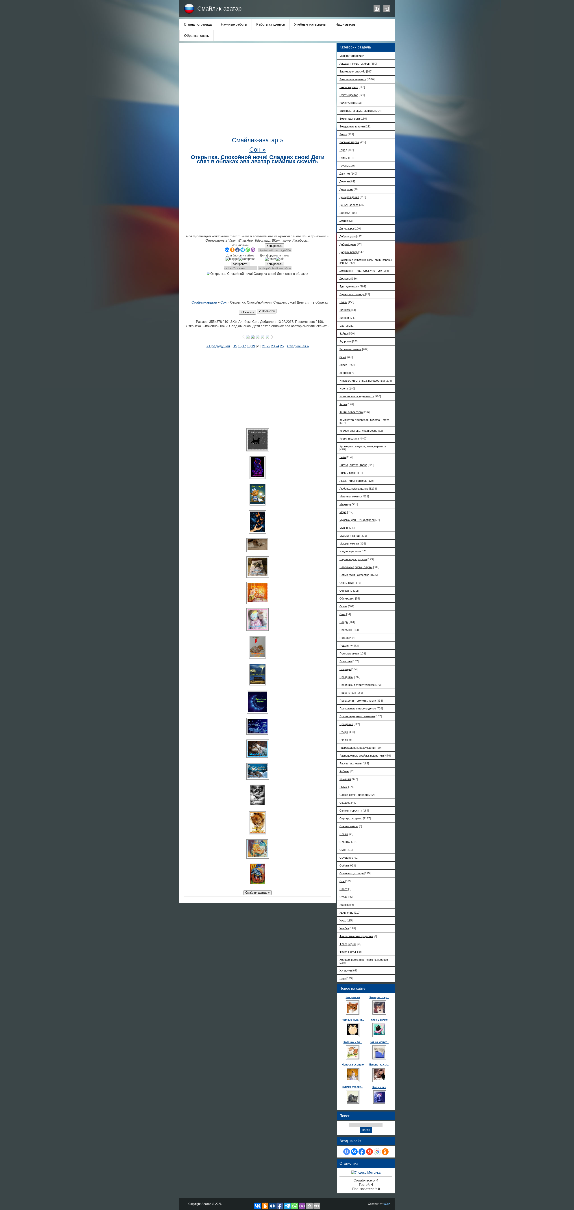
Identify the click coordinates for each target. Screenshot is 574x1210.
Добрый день (347, 244)
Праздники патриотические (357, 684)
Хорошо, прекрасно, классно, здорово (363, 959)
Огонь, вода (346, 582)
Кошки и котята (349, 438)
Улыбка (344, 928)
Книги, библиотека (351, 412)
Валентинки (347, 102)
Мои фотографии (350, 55)
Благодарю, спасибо (352, 71)
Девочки (344, 181)
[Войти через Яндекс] (369, 1151)
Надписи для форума (353, 559)
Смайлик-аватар (219, 8)
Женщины (345, 317)
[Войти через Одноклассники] (385, 1151)
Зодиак (343, 372)
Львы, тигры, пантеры (353, 480)
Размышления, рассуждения (357, 747)
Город (343, 150)
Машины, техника (350, 496)
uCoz (386, 1204)
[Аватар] (257, 439)
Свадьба (344, 802)
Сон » (257, 149)
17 (244, 346)
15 (235, 346)
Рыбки (343, 787)
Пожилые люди (349, 653)
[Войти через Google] (377, 1151)
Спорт (343, 889)
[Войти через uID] (346, 1151)
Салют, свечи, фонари (353, 794)
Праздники (346, 677)
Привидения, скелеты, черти (357, 700)
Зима (342, 357)
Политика (345, 661)
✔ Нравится (267, 311)
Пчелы (343, 739)
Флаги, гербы (347, 944)
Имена (343, 388)
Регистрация (377, 8)
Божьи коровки (348, 87)
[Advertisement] (258, 92)
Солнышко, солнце (351, 873)
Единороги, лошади (352, 294)
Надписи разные (350, 551)
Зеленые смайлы (350, 349)
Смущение (346, 857)
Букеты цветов (348, 95)
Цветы (343, 325)
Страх (343, 896)
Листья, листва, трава (353, 465)
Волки (343, 134)
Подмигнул (346, 645)
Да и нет (344, 173)
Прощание (346, 724)
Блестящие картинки (352, 79)
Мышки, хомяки (349, 543)
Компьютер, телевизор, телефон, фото (364, 419)
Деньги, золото (349, 204)
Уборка (344, 904)
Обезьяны (345, 590)
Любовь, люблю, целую (353, 488)
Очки (342, 614)
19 (253, 346)
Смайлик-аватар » (257, 140)
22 (268, 346)
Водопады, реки (349, 118)
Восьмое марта (349, 142)
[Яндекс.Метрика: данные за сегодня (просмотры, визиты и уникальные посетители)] (365, 1173)
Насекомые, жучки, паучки (355, 567)
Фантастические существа (356, 936)
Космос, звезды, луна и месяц (358, 430)
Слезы (343, 834)
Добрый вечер (348, 252)
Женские (345, 310)
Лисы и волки (347, 472)
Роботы (344, 771)
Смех (342, 849)
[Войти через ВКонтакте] (354, 1151)
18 (248, 346)
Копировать (275, 245)
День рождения (349, 197)
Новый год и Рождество (354, 574)
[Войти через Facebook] (362, 1151)
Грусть (343, 165)
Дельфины (346, 189)
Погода (344, 637)
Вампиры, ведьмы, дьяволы (357, 110)
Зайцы (343, 333)
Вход (386, 8)
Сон (223, 302)
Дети (342, 220)
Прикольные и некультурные (357, 708)
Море (342, 512)
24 (277, 346)
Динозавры (346, 228)
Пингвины (345, 629)
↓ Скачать (247, 312)
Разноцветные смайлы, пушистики (361, 755)
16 (239, 346)
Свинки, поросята (350, 810)
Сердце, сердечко (350, 818)
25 (282, 346)
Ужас (342, 920)
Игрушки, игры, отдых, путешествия (362, 380)
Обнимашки (346, 598)
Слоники (344, 841)
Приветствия (347, 692)
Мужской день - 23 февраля (357, 520)
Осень (343, 606)
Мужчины (345, 527)
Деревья (344, 212)
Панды (343, 622)
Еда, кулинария (349, 286)
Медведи (345, 504)
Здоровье (345, 341)
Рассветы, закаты (350, 763)
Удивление (346, 912)
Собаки (344, 865)
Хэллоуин (345, 970)
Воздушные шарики (352, 126)
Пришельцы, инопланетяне (357, 716)
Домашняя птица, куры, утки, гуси (360, 270)
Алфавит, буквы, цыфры (354, 63)
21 (264, 346)
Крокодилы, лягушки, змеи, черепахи (362, 446)
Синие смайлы (348, 826)
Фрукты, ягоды (348, 951)
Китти (343, 404)
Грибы (343, 157)
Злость (343, 364)
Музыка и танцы (349, 535)
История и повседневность (356, 396)
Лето (342, 457)
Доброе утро (347, 236)
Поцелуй (345, 669)
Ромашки (345, 779)
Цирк (342, 978)
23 (273, 346)
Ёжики (343, 302)
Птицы (343, 732)
